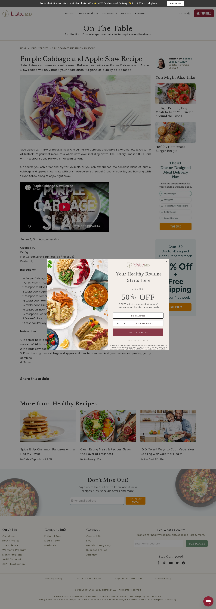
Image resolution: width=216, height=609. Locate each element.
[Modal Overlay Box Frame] (108, 3)
